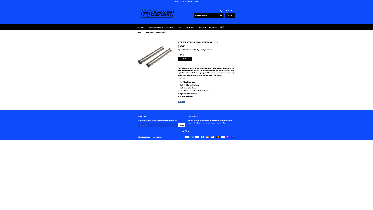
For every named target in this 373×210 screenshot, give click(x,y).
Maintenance (190, 27)
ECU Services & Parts (156, 27)
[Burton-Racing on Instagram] (186, 131)
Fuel (179, 27)
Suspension (202, 27)
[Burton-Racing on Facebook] (183, 131)
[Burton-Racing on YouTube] (189, 131)
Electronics (169, 27)
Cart (231, 15)
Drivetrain (141, 27)
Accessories (213, 27)
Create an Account (230, 11)
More (222, 27)
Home (139, 32)
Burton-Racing (146, 137)
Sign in (221, 11)
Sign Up (182, 125)
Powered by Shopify (157, 137)
